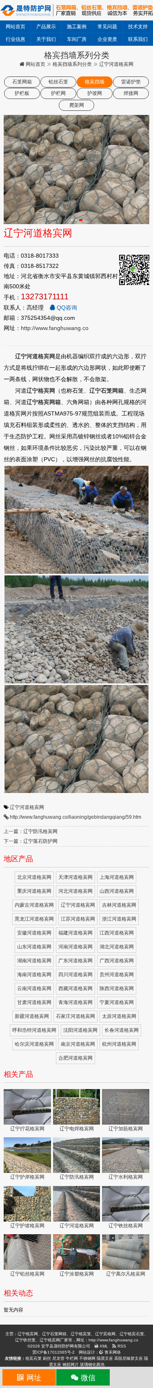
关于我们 (46, 39)
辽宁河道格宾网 (27, 807)
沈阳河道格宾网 (80, 1030)
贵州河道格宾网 (117, 974)
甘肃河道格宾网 (34, 1002)
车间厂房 (76, 39)
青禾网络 (112, 1352)
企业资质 (107, 39)
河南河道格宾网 (75, 947)
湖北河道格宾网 (117, 947)
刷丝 (47, 1358)
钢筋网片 (70, 1364)
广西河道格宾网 (117, 961)
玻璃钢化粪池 (92, 1364)
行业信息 (15, 39)
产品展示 (46, 26)
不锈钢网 (87, 1358)
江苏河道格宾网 (78, 919)
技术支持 (138, 26)
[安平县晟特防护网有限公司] (76, 10)
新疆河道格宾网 (32, 1016)
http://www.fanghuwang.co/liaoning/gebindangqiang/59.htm (75, 817)
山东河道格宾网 (34, 947)
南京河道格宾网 (78, 1044)
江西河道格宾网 (117, 933)
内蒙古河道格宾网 (34, 905)
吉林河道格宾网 (119, 905)
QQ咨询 (66, 307)
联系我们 (138, 39)
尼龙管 (58, 1358)
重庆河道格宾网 (34, 891)
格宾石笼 (33, 1358)
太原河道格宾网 (119, 1016)
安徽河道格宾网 (34, 933)
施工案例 (76, 26)
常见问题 (107, 26)
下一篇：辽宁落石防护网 (31, 841)
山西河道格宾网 (117, 891)
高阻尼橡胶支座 (128, 1358)
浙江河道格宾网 (119, 919)
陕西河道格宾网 (117, 988)
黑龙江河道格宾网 (34, 919)
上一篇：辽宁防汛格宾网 (31, 831)
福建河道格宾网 (75, 933)
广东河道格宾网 (75, 961)
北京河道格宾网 (34, 877)
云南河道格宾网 (34, 988)
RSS (121, 1346)
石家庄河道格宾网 (75, 1016)
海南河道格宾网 (34, 974)
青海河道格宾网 (75, 1002)
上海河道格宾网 (117, 877)
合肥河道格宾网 (75, 1058)
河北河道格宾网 (75, 891)
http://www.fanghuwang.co (55, 328)
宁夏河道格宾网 (117, 1002)
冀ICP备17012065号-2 (53, 1352)
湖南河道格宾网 (34, 961)
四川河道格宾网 (75, 974)
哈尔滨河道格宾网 (34, 1044)
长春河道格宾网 (121, 1030)
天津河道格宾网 (75, 877)
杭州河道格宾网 (119, 1044)
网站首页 (15, 26)
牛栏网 (72, 1358)
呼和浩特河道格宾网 (34, 1030)
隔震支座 (105, 1358)
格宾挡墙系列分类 (72, 64)
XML (103, 1346)
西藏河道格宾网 (75, 988)
